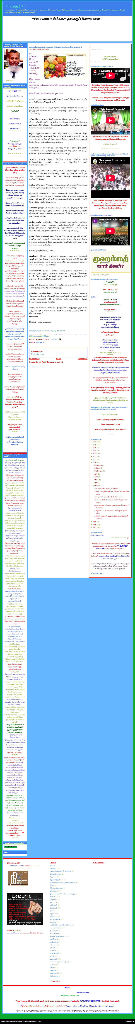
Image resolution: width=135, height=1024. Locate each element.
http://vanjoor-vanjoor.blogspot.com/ (58, 1001)
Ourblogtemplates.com (29, 1021)
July (95, 474)
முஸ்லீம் (52, 965)
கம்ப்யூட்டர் (53, 902)
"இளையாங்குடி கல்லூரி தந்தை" (110, 424)
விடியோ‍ (52, 967)
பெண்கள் (53, 950)
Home (58, 359)
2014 (94, 451)
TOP (132, 1021)
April (96, 483)
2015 (94, 448)
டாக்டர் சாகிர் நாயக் (56, 928)
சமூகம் (52, 914)
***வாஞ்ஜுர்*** (15, 6)
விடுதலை (53, 970)
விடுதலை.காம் (55, 973)
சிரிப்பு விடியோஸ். (55, 919)
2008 (94, 524)
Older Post (82, 359)
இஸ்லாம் (53, 897)
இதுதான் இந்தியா (56, 880)
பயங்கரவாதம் (54, 942)
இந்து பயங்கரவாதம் (56, 888)
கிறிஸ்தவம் (54, 908)
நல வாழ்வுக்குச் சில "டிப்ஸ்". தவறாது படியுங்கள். (47, 331)
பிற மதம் (53, 948)
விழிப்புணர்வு (54, 976)
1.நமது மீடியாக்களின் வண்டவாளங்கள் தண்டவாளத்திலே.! (15, 427)
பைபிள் (52, 956)
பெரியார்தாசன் (55, 953)
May (95, 480)
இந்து (52, 885)
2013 (94, 453)
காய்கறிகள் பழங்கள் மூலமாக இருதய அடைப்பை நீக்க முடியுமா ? (55, 47)
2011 (94, 459)
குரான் (52, 911)
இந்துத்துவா (54, 891)
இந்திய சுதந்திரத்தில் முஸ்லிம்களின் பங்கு (63, 882)
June (96, 477)
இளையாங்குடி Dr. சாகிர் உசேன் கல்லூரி (62, 894)
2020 (94, 445)
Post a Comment (37, 354)
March (96, 485)
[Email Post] (59, 339)
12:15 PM (53, 339)
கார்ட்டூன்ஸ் (54, 905)
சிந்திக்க (53, 916)
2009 (94, 521)
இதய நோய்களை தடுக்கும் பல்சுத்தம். (107, 488)
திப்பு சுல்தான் (54, 931)
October (97, 468)
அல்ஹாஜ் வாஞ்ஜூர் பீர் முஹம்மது (61, 871)
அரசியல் (53, 868)
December (98, 465)
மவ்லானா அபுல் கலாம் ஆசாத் (59, 962)
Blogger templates (8, 1021)
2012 (94, 456)
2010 (94, 462)
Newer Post (34, 359)
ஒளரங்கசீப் (53, 899)
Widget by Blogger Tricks (96, 49)
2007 (94, 527)
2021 (94, 442)
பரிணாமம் (53, 945)
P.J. (51, 865)
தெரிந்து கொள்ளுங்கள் (57, 936)
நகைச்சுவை (54, 939)
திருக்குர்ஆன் (54, 933)
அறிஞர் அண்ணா (56, 874)
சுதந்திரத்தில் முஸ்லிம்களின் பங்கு (61, 925)
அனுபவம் (53, 877)
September (98, 471)
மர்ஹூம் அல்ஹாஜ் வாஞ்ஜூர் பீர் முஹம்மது (110, 419)
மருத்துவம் (40, 342)
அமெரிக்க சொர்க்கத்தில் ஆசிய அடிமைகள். (109, 497)
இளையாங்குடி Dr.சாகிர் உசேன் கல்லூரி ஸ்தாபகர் (110, 429)
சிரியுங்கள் (53, 922)
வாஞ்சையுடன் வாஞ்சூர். (15, 752)
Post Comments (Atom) (52, 362)
